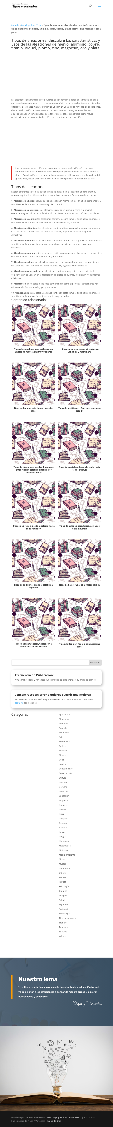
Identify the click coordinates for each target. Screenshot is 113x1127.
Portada (15, 25)
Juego (61, 832)
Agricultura (64, 714)
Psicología (64, 886)
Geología (63, 823)
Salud (62, 900)
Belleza (62, 746)
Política (62, 881)
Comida (63, 764)
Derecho (63, 786)
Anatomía (63, 723)
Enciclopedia (27, 25)
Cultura (62, 777)
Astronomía (64, 741)
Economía (64, 791)
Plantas (62, 877)
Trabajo (63, 922)
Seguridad (64, 904)
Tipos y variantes (67, 918)
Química (63, 891)
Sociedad (63, 909)
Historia (63, 827)
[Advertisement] (56, 76)
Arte (61, 737)
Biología (63, 750)
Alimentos (64, 719)
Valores (62, 936)
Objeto (62, 872)
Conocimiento (66, 768)
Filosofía (63, 809)
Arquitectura (65, 732)
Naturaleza (64, 868)
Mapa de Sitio (54, 1121)
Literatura (64, 841)
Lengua (62, 836)
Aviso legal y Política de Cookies (63, 1117)
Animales (63, 728)
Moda (62, 859)
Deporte (63, 782)
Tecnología (64, 913)
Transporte (64, 927)
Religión (63, 895)
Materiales (64, 850)
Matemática (65, 845)
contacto (19, 702)
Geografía (64, 818)
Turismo (63, 931)
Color (61, 759)
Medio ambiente (67, 854)
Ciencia (62, 755)
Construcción (65, 773)
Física (38, 25)
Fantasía (63, 805)
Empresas (64, 800)
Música (62, 863)
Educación (64, 795)
